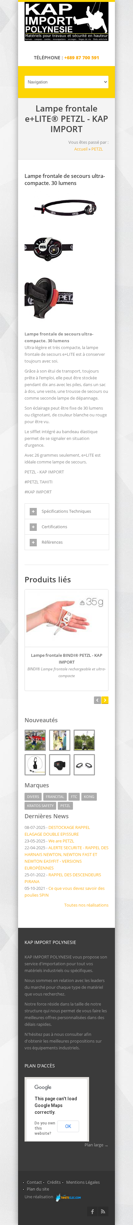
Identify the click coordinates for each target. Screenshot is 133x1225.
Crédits (54, 1182)
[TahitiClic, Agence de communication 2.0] (67, 1197)
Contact (34, 1182)
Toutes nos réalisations (86, 905)
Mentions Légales (83, 1182)
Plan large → (96, 1145)
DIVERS (33, 796)
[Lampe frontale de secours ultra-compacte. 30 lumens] (66, 220)
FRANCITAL (55, 796)
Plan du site (38, 1189)
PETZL (97, 149)
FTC (74, 796)
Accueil (80, 149)
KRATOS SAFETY (40, 805)
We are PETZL (61, 841)
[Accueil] (66, 39)
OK (68, 1126)
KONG (89, 796)
